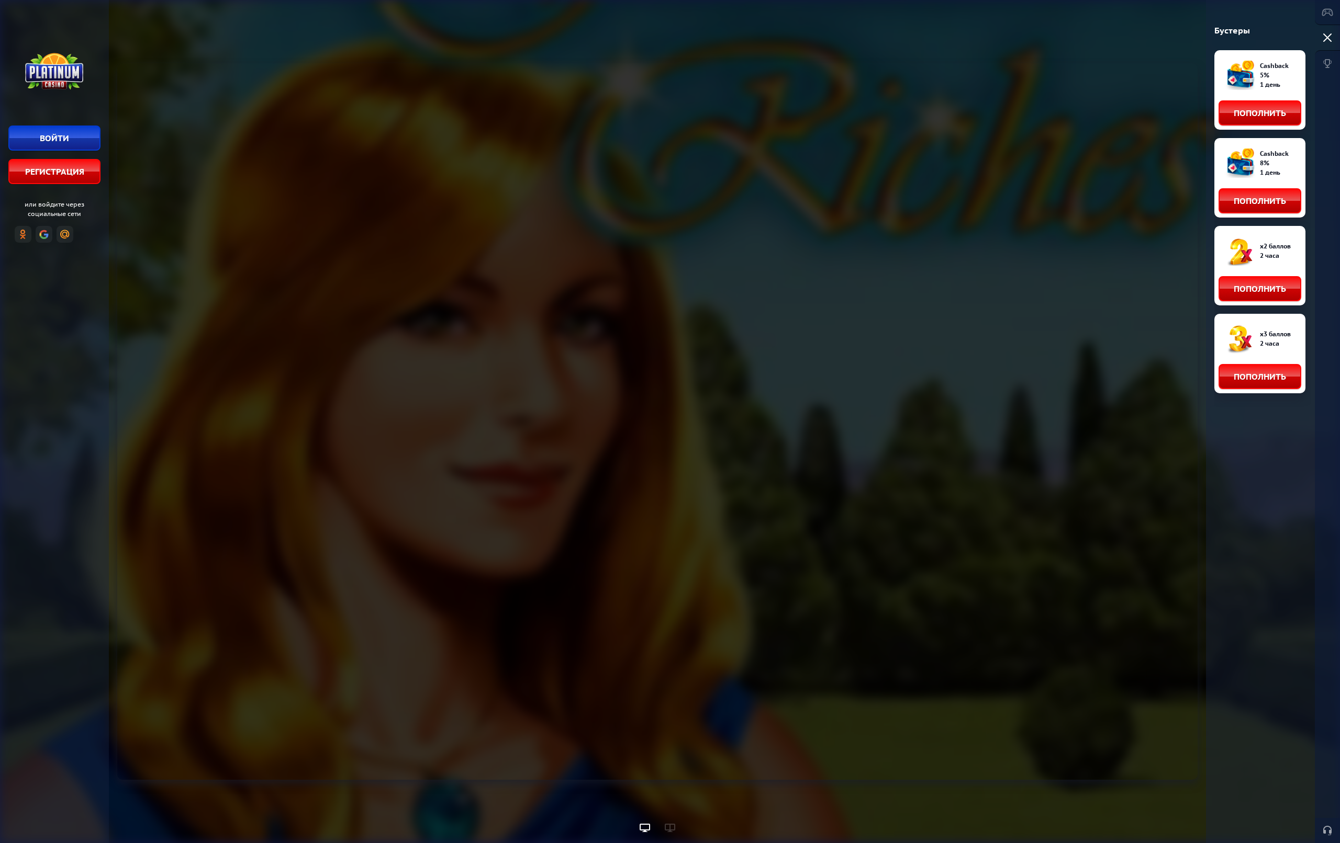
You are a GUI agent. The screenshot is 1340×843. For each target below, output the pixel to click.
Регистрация (54, 171)
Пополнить (1260, 113)
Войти (54, 138)
